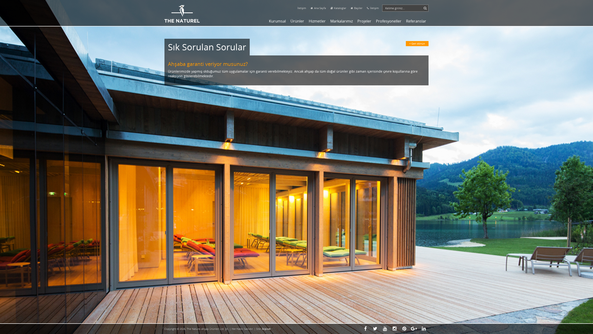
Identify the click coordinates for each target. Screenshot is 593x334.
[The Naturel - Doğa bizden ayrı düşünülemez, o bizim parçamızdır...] (182, 11)
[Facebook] (365, 329)
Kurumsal (277, 21)
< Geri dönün (417, 43)
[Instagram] (394, 329)
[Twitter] (375, 329)
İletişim (301, 8)
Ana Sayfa (320, 8)
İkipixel (266, 329)
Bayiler (358, 8)
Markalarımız (341, 21)
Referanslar (416, 21)
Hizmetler (317, 21)
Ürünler (297, 21)
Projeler (364, 21)
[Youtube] (385, 329)
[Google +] (414, 329)
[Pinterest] (404, 329)
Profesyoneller (388, 21)
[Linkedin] (424, 329)
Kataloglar (340, 8)
